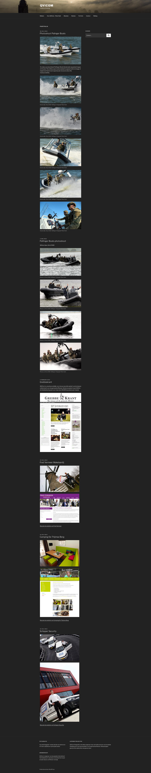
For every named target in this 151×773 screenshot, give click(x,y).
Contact (88, 16)
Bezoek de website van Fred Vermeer (51, 526)
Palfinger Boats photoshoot (53, 241)
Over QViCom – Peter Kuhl (54, 16)
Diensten (66, 16)
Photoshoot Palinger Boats (52, 33)
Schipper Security (48, 631)
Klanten (73, 16)
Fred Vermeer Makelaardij (52, 462)
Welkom (42, 16)
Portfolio (80, 16)
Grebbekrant (46, 382)
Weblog (95, 16)
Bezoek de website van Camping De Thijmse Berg (54, 620)
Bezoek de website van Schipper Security (52, 725)
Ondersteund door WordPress (47, 769)
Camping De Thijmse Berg (52, 537)
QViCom (46, 5)
